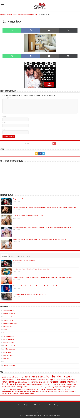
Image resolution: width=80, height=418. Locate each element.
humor (4, 386)
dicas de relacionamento (65, 382)
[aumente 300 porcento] (40, 75)
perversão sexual (52, 389)
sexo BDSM (57, 391)
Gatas (5, 330)
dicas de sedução (9, 384)
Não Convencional (8, 339)
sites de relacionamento (12, 393)
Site (3, 129)
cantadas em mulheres (23, 379)
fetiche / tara (68, 384)
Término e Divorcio (9, 365)
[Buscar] (54, 143)
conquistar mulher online (22, 382)
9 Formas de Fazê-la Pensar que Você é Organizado (22, 14)
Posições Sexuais (8, 342)
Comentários (20, 256)
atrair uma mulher (34, 377)
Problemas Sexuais (9, 349)
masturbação (6, 389)
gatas (76, 384)
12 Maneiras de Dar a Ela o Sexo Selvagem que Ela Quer (29, 294)
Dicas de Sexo (7, 326)
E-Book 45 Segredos (55, 405)
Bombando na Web (9, 313)
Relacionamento (8, 355)
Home (4, 14)
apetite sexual (6, 377)
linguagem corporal (58, 387)
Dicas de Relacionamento (10, 323)
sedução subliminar (47, 391)
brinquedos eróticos (8, 379)
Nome (4, 116)
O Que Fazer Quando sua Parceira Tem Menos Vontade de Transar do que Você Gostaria (39, 239)
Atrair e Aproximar (9, 310)
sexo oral (71, 391)
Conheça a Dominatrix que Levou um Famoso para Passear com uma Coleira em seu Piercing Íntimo (42, 277)
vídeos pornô (29, 393)
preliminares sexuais (9, 391)
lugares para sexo (70, 387)
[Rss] (36, 153)
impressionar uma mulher (35, 387)
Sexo (4, 362)
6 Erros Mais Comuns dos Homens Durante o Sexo (28, 216)
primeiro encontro (23, 391)
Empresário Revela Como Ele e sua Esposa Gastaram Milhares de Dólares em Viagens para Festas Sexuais (44, 207)
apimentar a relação (18, 377)
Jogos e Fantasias (8, 336)
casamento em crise (42, 379)
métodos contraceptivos (18, 389)
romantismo (37, 391)
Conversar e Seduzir (9, 317)
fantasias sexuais (55, 384)
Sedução (6, 358)
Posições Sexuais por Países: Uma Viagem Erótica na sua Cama (31, 269)
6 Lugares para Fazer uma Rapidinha (24, 199)
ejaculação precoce (34, 384)
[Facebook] (40, 153)
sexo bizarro (64, 391)
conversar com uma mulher (41, 382)
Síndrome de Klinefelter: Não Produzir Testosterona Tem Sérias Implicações (35, 286)
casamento (33, 379)
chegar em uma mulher (57, 379)
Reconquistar (7, 352)
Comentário (6, 98)
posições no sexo (64, 389)
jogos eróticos (48, 387)
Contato (29, 405)
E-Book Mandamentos (40, 405)
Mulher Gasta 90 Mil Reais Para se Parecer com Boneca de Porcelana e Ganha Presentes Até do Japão (43, 227)
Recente (4, 256)
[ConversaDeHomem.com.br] (40, 5)
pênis (31, 391)
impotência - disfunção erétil (17, 387)
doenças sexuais (22, 384)
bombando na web (59, 376)
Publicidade (21, 405)
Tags (28, 256)
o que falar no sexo (31, 389)
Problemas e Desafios (10, 346)
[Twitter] (43, 153)
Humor (5, 333)
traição (22, 393)
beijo (44, 377)
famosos (44, 384)
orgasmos (42, 389)
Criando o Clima (8, 320)
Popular (11, 256)
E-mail (4, 123)
